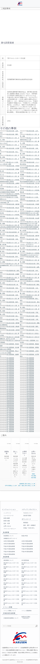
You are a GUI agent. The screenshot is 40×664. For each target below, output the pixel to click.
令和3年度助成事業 (9, 541)
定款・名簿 (7, 523)
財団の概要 (7, 518)
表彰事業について (8, 560)
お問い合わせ (7, 526)
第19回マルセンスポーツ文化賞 (29, 567)
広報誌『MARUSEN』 (29, 528)
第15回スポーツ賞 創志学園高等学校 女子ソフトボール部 (10, 265)
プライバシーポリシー (10, 528)
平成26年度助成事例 (27, 549)
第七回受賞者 (10, 379)
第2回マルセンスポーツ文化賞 (11, 603)
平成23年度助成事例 (9, 554)
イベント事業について (10, 610)
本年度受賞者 (25, 560)
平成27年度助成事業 (9, 549)
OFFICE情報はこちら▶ (11, 485)
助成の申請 (25, 536)
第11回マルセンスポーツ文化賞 (29, 583)
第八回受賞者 (30, 370)
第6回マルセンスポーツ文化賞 (11, 595)
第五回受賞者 (30, 391)
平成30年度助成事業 (27, 543)
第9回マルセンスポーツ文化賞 (29, 587)
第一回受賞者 (10, 426)
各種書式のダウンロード (10, 538)
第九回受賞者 (10, 361)
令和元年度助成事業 (9, 543)
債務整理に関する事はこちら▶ (27, 483)
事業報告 (25, 522)
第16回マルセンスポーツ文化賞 (11, 575)
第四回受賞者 (30, 400)
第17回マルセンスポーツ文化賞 (29, 571)
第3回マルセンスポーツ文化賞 (29, 599)
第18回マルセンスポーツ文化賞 (11, 571)
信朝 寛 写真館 (27, 515)
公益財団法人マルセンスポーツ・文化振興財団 (21, 659)
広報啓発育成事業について (11, 618)
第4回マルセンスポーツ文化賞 (11, 599)
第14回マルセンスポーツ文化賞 (11, 579)
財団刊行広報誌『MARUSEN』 (26, 617)
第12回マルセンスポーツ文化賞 (11, 583)
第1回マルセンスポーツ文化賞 (29, 603)
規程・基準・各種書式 (29, 525)
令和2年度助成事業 (27, 541)
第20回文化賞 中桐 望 (13, 166)
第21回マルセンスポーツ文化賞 (29, 563)
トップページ (7, 513)
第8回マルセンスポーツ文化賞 (11, 591)
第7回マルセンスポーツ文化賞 (29, 591)
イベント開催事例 (26, 610)
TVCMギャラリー (28, 513)
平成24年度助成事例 (27, 551)
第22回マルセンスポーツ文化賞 (11, 563)
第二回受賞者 (10, 419)
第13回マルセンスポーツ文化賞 (29, 579)
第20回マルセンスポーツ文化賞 (11, 567)
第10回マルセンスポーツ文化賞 (11, 587)
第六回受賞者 (10, 386)
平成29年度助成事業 (9, 546)
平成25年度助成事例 (9, 551)
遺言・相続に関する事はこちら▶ (26, 485)
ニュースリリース (8, 515)
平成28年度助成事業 (27, 546)
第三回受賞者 (10, 408)
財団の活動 (7, 521)
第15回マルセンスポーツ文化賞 (29, 575)
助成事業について (8, 536)
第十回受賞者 (10, 358)
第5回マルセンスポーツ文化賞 (29, 595)
